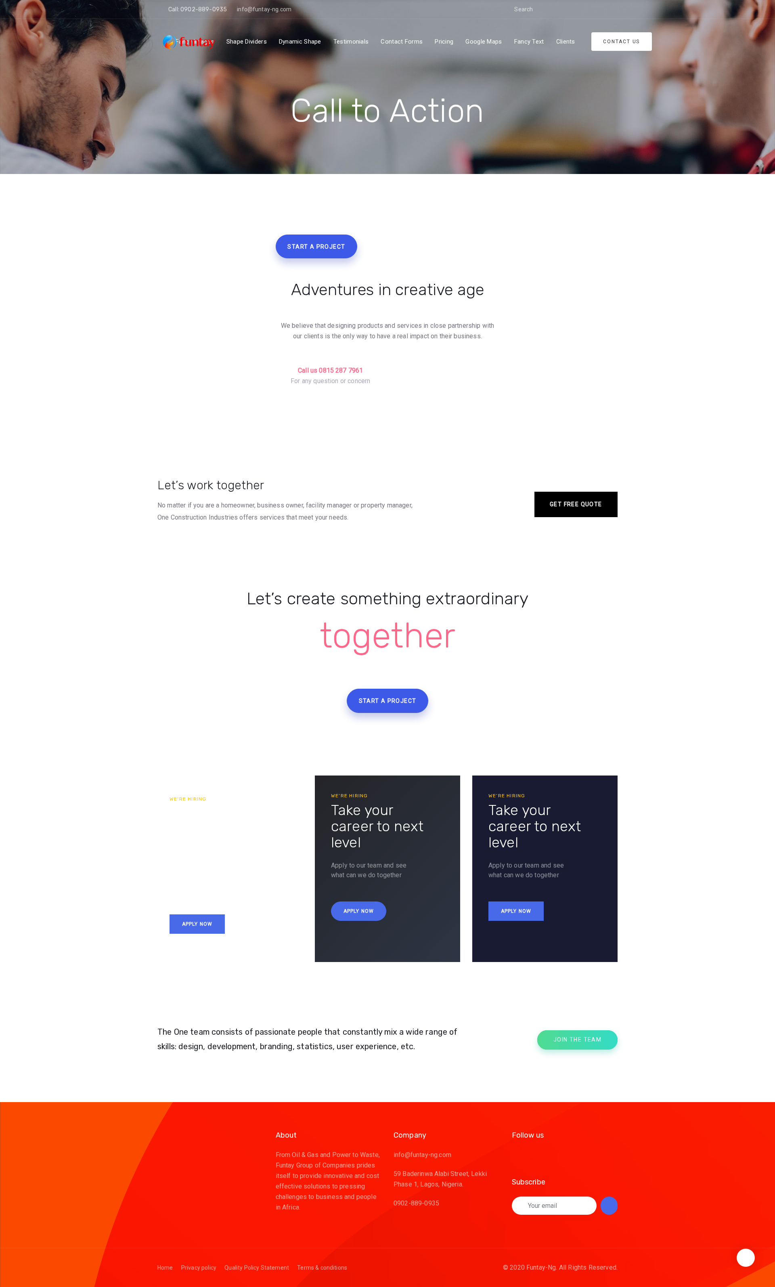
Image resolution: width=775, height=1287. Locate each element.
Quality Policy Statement (256, 1267)
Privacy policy (198, 1267)
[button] (545, 9)
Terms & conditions (322, 1267)
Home (165, 1267)
